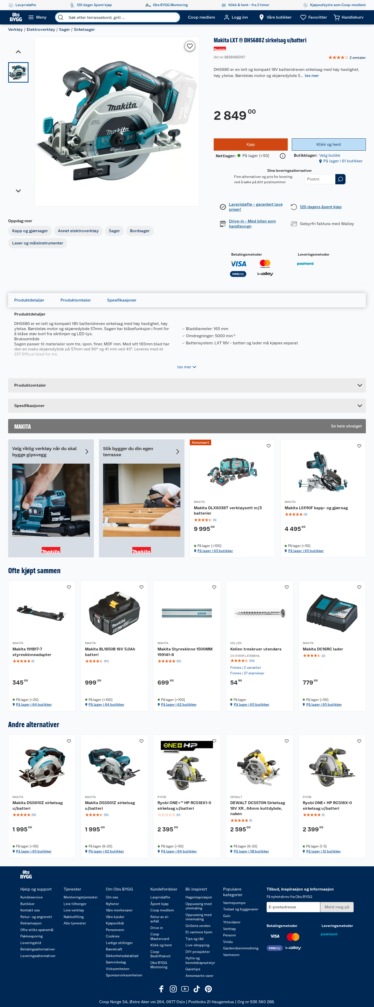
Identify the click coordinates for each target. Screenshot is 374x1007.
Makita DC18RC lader (323, 649)
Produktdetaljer (29, 300)
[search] (60, 17)
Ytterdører (231, 922)
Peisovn (229, 935)
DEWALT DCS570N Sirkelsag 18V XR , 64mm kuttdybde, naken (257, 808)
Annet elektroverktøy (78, 230)
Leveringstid (30, 943)
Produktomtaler (76, 300)
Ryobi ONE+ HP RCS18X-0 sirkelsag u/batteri (327, 805)
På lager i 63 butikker (215, 551)
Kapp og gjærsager (30, 230)
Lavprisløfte (160, 897)
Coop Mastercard (159, 936)
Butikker (27, 904)
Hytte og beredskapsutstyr (200, 960)
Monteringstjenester (81, 897)
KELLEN (235, 643)
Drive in (156, 928)
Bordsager (140, 230)
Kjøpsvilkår (115, 923)
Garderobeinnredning (240, 948)
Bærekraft (114, 949)
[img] (232, 520)
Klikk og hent (161, 945)
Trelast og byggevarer (240, 909)
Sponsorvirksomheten (124, 975)
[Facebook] (161, 989)
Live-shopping (197, 945)
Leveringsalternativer (37, 956)
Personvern (115, 930)
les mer (312, 75)
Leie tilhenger (75, 904)
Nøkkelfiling (74, 917)
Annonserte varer (199, 976)
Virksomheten (117, 969)
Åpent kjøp (159, 904)
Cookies (112, 936)
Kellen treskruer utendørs (256, 649)
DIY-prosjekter (197, 952)
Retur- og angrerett (36, 917)
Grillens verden (197, 926)
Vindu (228, 942)
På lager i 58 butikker (251, 851)
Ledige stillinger (119, 943)
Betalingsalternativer (37, 949)
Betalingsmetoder (246, 254)
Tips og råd (194, 939)
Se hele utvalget (346, 426)
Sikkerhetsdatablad (122, 956)
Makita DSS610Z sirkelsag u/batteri (37, 805)
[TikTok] (196, 989)
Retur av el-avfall (159, 919)
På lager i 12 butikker (323, 851)
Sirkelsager (84, 29)
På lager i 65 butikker (306, 551)
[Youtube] (185, 989)
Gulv (227, 916)
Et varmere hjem (198, 932)
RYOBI (161, 797)
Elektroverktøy (41, 29)
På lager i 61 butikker (343, 161)
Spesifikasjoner (121, 300)
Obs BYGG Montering (158, 965)
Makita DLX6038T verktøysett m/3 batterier (228, 510)
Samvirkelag (116, 962)
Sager (64, 29)
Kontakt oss (30, 910)
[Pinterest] (208, 989)
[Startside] (16, 17)
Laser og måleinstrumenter (37, 243)
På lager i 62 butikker (179, 704)
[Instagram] (173, 989)
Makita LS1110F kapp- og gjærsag (316, 507)
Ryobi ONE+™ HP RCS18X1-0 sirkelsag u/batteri (184, 805)
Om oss (112, 897)
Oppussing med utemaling (198, 906)
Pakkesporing (31, 936)
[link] (347, 57)
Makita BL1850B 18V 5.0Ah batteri (110, 652)
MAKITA (199, 502)
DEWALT (236, 797)
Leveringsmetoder (313, 254)
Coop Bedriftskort (160, 954)
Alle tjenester (75, 923)
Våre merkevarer (119, 910)
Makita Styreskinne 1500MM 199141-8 (184, 652)
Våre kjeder (115, 917)
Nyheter (112, 904)
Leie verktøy (74, 910)
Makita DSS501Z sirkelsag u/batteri (110, 805)
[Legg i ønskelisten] (190, 46)
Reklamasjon (30, 923)
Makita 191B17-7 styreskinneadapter (31, 652)
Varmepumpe (234, 903)
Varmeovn (231, 955)
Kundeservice (31, 897)
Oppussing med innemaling (198, 917)
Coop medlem (162, 910)
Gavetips (192, 969)
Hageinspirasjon (198, 897)
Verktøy (15, 29)
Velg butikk (329, 155)
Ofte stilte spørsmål (36, 930)
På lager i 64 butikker (34, 704)
